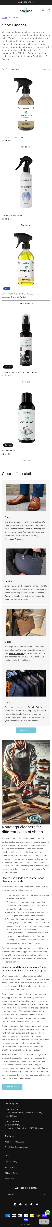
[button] (3, 10)
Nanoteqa (28, 1224)
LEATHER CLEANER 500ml (12, 137)
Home (4, 18)
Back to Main (26, 730)
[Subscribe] (44, 1195)
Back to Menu (12, 1087)
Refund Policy (11, 1167)
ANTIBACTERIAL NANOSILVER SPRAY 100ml (19, 372)
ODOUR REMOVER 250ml (12, 216)
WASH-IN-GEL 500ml (10, 450)
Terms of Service (12, 1179)
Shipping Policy (11, 1173)
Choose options (26, 303)
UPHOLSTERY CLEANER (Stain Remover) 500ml (20, 294)
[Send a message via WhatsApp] (48, 1213)
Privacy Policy (11, 1162)
